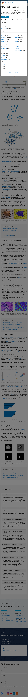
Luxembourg (4, 48)
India (2, 57)
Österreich (17, 37)
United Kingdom (18, 50)
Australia (3, 55)
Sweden (16, 41)
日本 (2, 66)
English (17, 46)
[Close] (26, 3)
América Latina (4, 25)
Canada (3, 26)
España (2, 39)
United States (4, 28)
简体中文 (4, 62)
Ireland (2, 44)
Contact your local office (14, 72)
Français (17, 48)
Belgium (3, 33)
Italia (2, 46)
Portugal (16, 39)
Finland (2, 41)
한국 (2, 68)
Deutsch (17, 44)
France (2, 43)
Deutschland (4, 37)
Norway (16, 35)
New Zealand (4, 59)
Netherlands (17, 33)
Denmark (3, 35)
